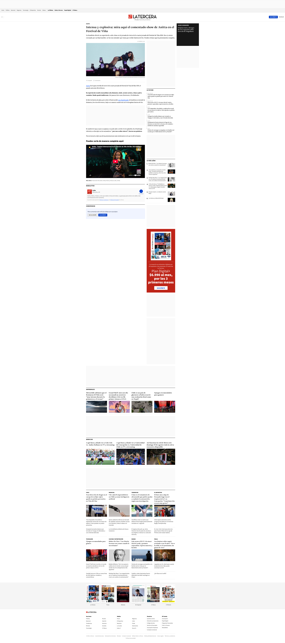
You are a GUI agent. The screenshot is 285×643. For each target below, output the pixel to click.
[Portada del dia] (161, 259)
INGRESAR (281, 17)
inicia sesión (92, 215)
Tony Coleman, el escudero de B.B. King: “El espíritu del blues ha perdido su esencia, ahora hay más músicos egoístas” (157, 172)
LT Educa (75, 10)
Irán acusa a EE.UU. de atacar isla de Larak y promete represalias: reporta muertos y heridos (160, 103)
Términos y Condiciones (104, 199)
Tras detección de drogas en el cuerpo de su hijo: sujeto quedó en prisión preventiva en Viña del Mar (161, 96)
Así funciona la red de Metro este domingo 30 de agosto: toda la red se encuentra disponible (160, 445)
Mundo (39, 10)
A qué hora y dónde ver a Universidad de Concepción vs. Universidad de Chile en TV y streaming (130, 445)
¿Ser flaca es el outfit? (160, 573)
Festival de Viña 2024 (97, 180)
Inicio (2, 10)
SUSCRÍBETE (161, 288)
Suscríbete (103, 215)
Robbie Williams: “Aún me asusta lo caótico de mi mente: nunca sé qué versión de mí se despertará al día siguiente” (118, 566)
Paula (156, 539)
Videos (44, 10)
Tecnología (25, 10)
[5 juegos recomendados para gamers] (164, 407)
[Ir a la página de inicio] (142, 17)
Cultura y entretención (116, 539)
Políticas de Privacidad (114, 199)
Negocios (19, 10)
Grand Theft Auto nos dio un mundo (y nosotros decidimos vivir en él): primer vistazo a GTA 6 (118, 396)
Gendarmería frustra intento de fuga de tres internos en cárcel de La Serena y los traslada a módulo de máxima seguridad (160, 124)
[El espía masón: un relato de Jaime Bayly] (171, 193)
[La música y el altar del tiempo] (171, 200)
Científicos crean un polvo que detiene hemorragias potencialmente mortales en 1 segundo (142, 521)
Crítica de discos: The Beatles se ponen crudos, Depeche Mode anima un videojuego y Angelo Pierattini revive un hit (158, 186)
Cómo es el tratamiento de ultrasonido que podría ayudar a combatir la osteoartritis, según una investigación (142, 498)
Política (7, 10)
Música (108, 180)
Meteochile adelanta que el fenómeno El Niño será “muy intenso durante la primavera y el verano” (96, 396)
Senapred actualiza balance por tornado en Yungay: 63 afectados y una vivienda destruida (160, 117)
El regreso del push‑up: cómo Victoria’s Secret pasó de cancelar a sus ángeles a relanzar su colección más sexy (141, 531)
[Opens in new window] (123, 602)
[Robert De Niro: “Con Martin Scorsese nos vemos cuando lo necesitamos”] (171, 165)
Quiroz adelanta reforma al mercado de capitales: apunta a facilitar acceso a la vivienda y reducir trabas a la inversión (119, 522)
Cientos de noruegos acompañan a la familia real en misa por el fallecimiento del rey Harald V (161, 131)
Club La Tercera (59, 10)
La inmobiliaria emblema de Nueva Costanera (118, 530)
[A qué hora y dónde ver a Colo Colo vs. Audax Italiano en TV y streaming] (100, 457)
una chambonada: (123, 100)
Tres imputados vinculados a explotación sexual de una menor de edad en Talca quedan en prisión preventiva (161, 110)
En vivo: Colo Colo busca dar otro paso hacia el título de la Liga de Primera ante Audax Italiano (163, 530)
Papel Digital (67, 10)
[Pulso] (108, 602)
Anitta (88, 86)
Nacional (13, 10)
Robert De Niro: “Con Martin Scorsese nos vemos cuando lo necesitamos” (157, 164)
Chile (87, 492)
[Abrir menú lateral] (2, 17)
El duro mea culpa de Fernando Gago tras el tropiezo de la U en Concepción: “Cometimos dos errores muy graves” (164, 499)
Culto (88, 24)
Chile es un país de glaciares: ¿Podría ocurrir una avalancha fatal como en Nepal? (141, 396)
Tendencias (135, 492)
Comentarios (97, 80)
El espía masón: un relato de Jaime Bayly (157, 192)
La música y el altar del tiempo (156, 198)
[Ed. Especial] (138, 602)
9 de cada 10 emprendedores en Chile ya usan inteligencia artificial (119, 497)
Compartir (90, 80)
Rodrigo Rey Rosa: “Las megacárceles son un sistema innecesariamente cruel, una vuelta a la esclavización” (158, 179)
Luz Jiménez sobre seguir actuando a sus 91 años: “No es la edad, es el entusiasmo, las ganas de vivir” (164, 544)
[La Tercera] (92, 602)
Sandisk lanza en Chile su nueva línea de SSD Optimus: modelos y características (96, 575)
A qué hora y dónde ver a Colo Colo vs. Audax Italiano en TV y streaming (100, 444)
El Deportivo (33, 10)
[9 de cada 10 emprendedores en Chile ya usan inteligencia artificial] (119, 511)
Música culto (113, 180)
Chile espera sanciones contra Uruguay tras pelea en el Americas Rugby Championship (163, 521)
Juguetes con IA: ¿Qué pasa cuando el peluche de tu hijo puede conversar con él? (164, 566)
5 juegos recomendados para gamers (163, 394)
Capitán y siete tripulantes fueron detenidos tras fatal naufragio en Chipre (141, 575)
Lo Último (50, 10)
